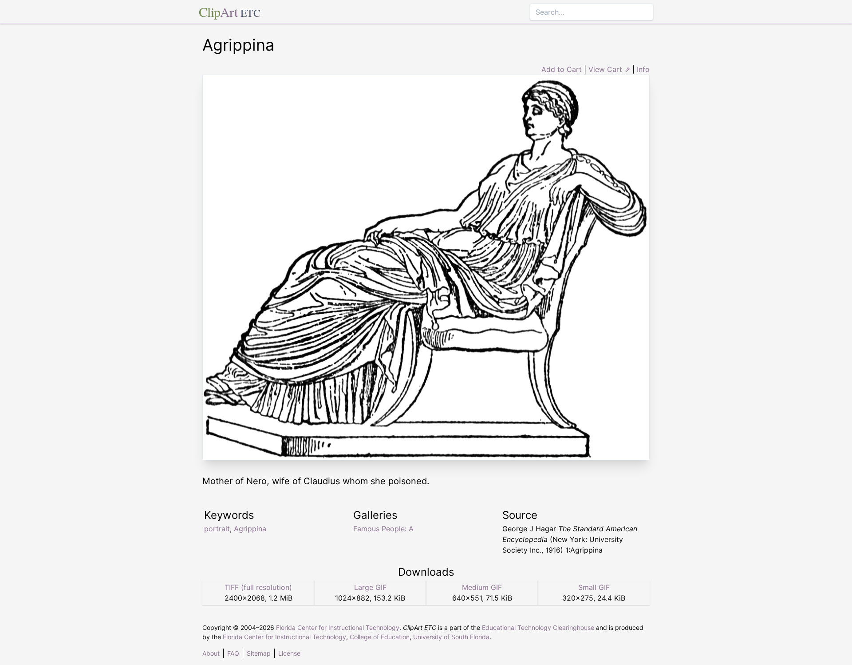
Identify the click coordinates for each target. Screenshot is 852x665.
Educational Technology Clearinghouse (538, 627)
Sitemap (259, 653)
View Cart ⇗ (609, 69)
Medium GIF (482, 587)
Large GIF (370, 587)
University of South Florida (451, 637)
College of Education (380, 637)
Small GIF (594, 587)
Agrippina (250, 528)
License (289, 653)
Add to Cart (561, 69)
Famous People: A (383, 528)
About (211, 653)
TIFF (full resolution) (258, 587)
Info (643, 69)
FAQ (233, 653)
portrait (217, 528)
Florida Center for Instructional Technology (337, 627)
